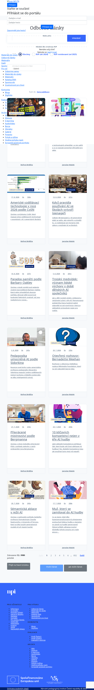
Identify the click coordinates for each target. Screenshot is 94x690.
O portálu (14, 611)
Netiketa (14, 616)
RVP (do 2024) (42, 54)
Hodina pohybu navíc (14, 140)
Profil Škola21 (36, 636)
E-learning (9, 121)
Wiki (7, 115)
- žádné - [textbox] (16, 68)
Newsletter (15, 623)
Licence (14, 625)
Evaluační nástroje (38, 640)
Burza (7, 126)
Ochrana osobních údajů (18, 688)
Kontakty (14, 618)
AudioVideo (10, 123)
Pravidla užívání (17, 612)
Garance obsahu (17, 614)
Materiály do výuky (13, 74)
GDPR (13, 627)
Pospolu (8, 134)
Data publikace (43, 92)
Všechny (26, 54)
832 (75, 555)
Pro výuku (5, 68)
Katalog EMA (10, 79)
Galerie (8, 132)
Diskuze (8, 118)
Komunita (5, 89)
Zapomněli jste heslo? (16, 30)
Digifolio (8, 95)
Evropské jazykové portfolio (17, 143)
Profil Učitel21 (36, 638)
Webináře (5, 60)
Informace (15, 609)
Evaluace (5, 99)
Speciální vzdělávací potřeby (22, 66)
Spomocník (6, 66)
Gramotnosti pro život (14, 85)
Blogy (7, 92)
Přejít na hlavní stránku (19, 565)
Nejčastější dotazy (18, 629)
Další (3, 63)
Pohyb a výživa (11, 137)
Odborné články (8, 57)
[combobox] (26, 67)
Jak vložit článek (75, 567)
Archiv (4, 112)
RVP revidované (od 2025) (65, 54)
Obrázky (8, 129)
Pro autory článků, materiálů (18, 621)
